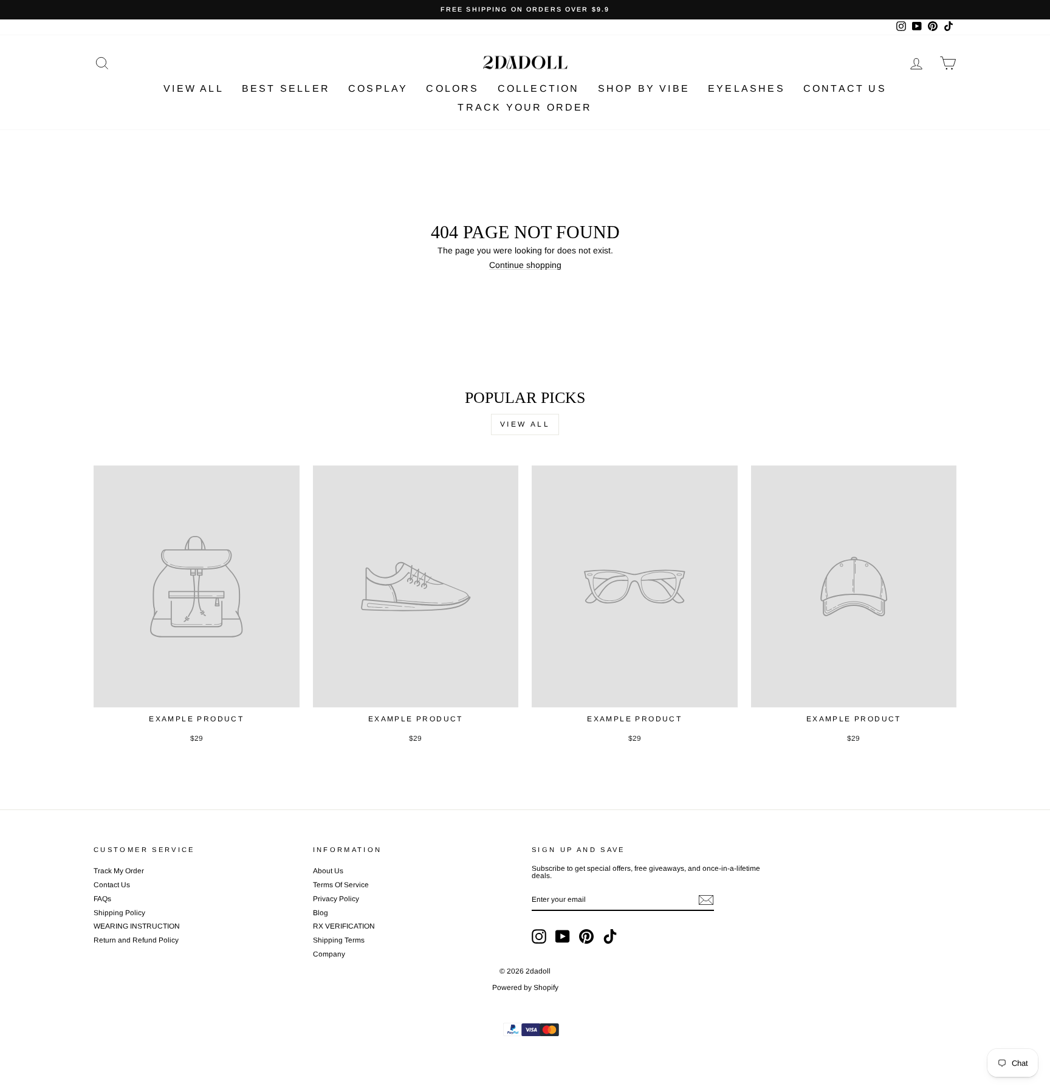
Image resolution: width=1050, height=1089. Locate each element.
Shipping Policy (119, 913)
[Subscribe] (706, 900)
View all (525, 424)
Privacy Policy (336, 899)
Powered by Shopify (525, 987)
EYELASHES (746, 88)
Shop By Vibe (644, 88)
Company (329, 954)
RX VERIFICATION (344, 926)
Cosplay (378, 88)
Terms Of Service (341, 885)
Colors (452, 88)
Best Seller (286, 88)
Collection (539, 88)
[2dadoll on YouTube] (562, 936)
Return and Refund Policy (136, 940)
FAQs (102, 899)
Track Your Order (525, 107)
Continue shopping (525, 265)
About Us (328, 871)
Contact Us (845, 88)
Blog (320, 913)
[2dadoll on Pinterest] (586, 936)
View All (193, 88)
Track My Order (119, 871)
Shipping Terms (339, 940)
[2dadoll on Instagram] (539, 936)
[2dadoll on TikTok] (610, 936)
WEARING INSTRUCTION (137, 926)
